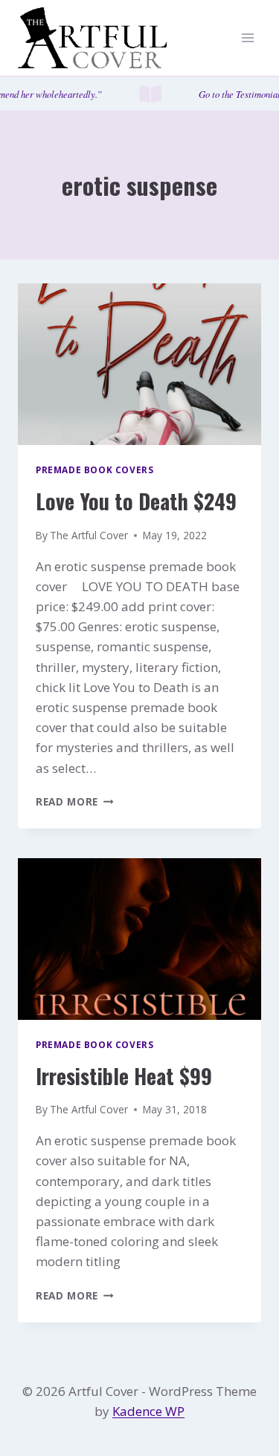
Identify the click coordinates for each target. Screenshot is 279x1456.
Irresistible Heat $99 (124, 1076)
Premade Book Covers (94, 469)
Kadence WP (148, 1411)
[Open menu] (247, 38)
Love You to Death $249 (136, 501)
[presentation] (139, 364)
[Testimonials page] (139, 94)
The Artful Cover (89, 535)
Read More (75, 801)
